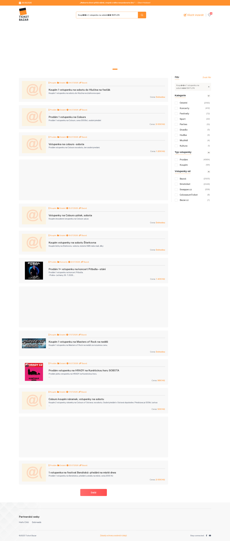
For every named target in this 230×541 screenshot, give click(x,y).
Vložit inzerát (195, 15)
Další (93, 492)
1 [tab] (115, 69)
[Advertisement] (99, 46)
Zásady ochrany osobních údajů (113, 535)
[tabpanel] (115, 46)
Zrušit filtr (207, 77)
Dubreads (36, 522)
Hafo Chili (24, 522)
